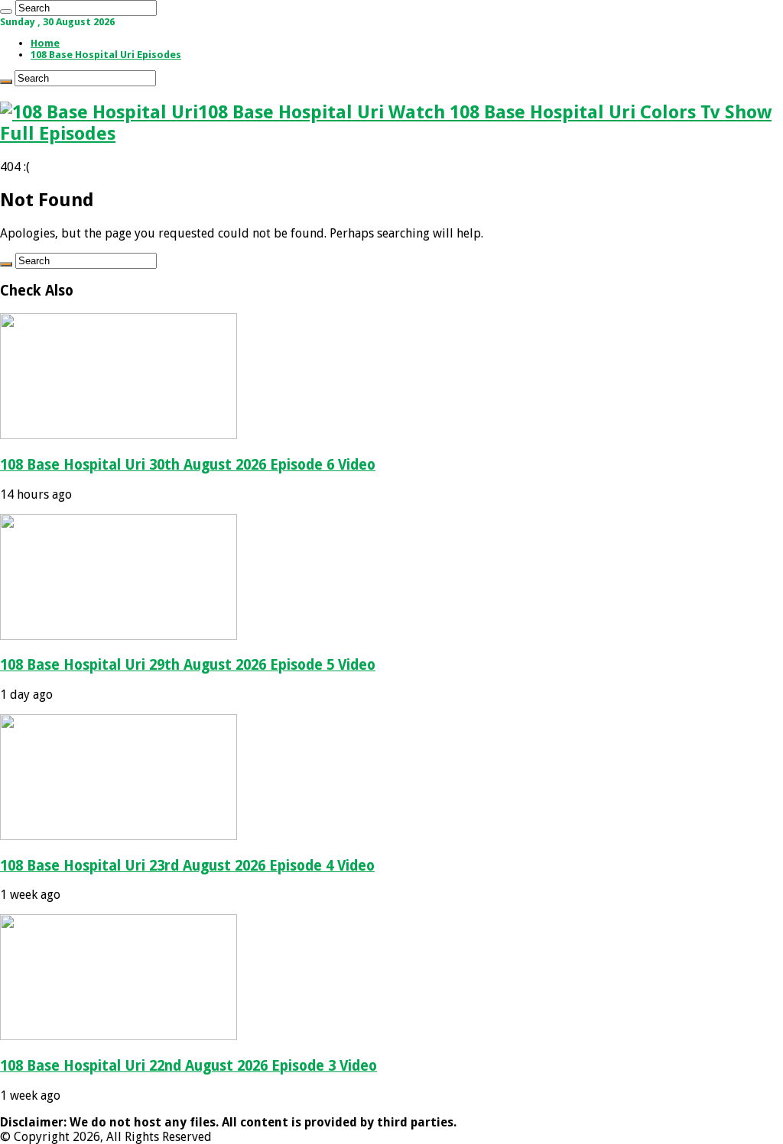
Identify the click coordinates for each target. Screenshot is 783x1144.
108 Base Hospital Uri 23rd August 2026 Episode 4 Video (187, 866)
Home (45, 43)
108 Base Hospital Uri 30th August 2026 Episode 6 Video (187, 465)
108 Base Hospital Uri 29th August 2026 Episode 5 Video (187, 665)
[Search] (6, 11)
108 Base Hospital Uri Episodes (106, 54)
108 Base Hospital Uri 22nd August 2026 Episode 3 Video (188, 1066)
